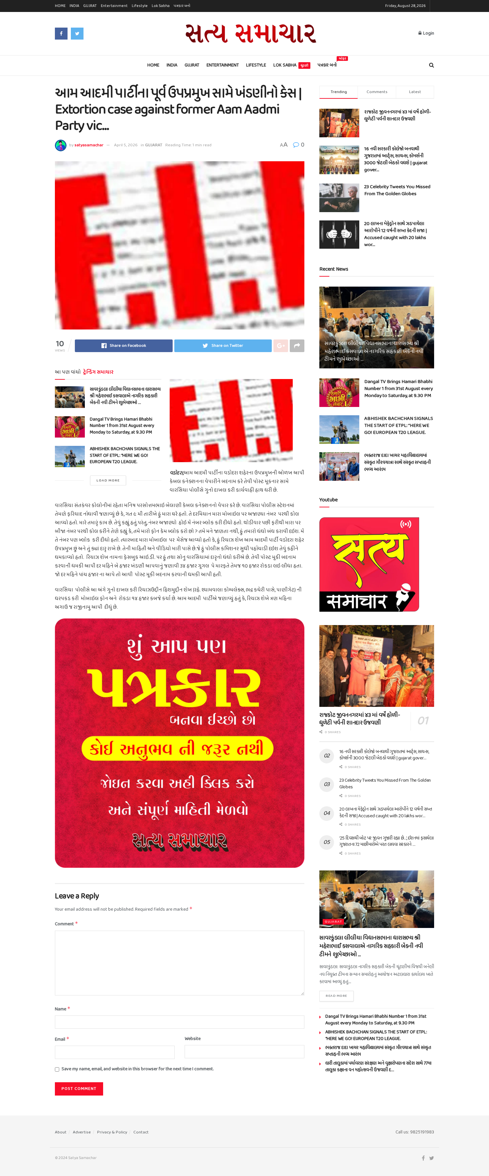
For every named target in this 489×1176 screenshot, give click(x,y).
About (61, 1132)
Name (63, 1009)
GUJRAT (90, 6)
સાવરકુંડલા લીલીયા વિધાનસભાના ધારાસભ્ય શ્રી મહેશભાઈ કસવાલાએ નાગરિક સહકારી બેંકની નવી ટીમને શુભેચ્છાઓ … (125, 396)
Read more (336, 996)
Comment (66, 924)
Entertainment (114, 6)
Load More (108, 480)
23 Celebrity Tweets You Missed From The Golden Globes (397, 190)
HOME (60, 6)
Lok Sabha (161, 6)
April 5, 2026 (126, 145)
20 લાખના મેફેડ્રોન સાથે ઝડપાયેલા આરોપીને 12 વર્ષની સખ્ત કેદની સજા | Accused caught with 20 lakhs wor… (395, 234)
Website (193, 1039)
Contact (141, 1132)
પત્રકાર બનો (182, 6)
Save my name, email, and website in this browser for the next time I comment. (138, 1069)
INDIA (74, 6)
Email (62, 1039)
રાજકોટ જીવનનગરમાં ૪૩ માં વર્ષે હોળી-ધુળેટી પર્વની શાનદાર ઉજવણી (397, 115)
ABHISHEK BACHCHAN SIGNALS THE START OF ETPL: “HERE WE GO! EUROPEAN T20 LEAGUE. (125, 455)
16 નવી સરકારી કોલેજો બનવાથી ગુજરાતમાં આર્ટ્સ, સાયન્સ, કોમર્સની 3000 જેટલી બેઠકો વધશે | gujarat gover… (395, 159)
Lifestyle (140, 6)
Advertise (82, 1132)
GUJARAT (153, 145)
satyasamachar (89, 145)
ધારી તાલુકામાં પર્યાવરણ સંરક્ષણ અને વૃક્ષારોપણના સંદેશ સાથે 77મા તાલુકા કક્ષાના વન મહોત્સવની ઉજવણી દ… (378, 1067)
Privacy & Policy (112, 1132)
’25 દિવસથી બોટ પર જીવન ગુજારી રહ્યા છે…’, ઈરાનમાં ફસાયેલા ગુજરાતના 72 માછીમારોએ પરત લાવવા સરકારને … (386, 842)
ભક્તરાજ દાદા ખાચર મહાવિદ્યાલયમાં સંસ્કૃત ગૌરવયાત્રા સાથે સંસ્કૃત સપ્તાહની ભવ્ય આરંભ (397, 462)
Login (428, 33)
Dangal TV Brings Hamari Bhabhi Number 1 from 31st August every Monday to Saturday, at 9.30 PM (122, 426)
